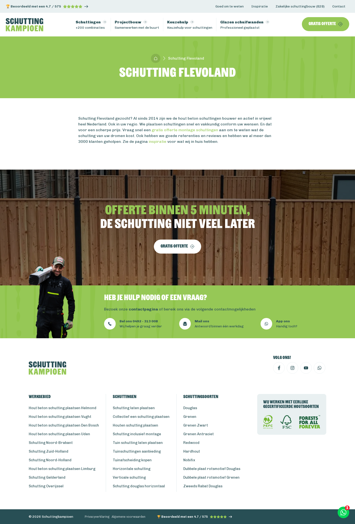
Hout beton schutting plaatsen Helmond (62, 408)
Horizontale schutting (131, 469)
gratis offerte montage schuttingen (185, 130)
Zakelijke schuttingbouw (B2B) (300, 6)
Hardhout (191, 451)
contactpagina (143, 309)
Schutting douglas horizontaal (139, 486)
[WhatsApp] (319, 368)
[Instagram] (292, 368)
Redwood (191, 443)
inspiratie (157, 141)
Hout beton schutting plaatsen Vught (60, 416)
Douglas (190, 408)
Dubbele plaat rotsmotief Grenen (211, 477)
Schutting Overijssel (46, 486)
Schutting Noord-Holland (50, 460)
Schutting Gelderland (47, 477)
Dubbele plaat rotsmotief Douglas (211, 469)
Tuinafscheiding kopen (132, 460)
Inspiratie (259, 6)
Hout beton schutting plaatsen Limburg (62, 469)
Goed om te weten (229, 6)
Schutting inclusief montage (137, 434)
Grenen (189, 416)
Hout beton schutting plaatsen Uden (59, 434)
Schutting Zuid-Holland (48, 451)
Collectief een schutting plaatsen (141, 416)
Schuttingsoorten (200, 397)
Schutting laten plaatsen (134, 408)
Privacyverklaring (97, 516)
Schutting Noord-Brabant (51, 443)
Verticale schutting (129, 477)
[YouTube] (306, 368)
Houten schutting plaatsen (135, 425)
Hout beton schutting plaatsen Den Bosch (64, 425)
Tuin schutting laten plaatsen (138, 443)
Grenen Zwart (195, 425)
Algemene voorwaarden (128, 516)
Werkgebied (40, 397)
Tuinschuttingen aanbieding (137, 451)
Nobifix (189, 460)
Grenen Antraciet (198, 434)
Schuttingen (124, 397)
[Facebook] (279, 368)
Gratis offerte (322, 24)
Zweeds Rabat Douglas (202, 486)
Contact (338, 6)
